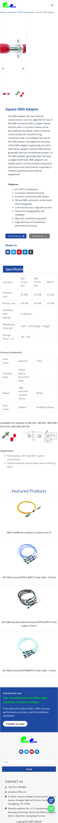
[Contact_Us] (51, 800)
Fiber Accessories (26, 12)
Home (3, 12)
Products (12, 12)
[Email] (51, 808)
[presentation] (3, 68)
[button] (7, 252)
